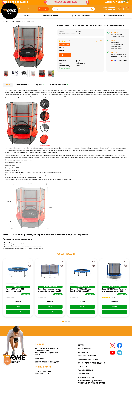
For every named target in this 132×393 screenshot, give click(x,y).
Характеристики (23, 85)
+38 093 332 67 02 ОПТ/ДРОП (47, 362)
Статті (81, 345)
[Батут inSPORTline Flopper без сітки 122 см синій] (82, 271)
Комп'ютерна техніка (50, 15)
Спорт (24, 21)
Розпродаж (43, 9)
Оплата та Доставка (88, 356)
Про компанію (85, 349)
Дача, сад (26, 15)
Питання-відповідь (59, 85)
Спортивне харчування (82, 15)
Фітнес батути (9, 243)
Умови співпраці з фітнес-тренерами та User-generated (91, 382)
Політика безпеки (86, 377)
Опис (8, 85)
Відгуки (40, 85)
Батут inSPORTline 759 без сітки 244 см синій (16, 290)
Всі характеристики (64, 68)
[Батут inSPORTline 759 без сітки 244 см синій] (18, 271)
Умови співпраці (85, 370)
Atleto (78, 33)
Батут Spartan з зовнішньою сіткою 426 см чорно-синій (50, 290)
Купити (18, 307)
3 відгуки (70, 41)
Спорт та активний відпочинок (113, 15)
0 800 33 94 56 (109, 10)
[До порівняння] (101, 41)
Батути (28, 21)
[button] (2, 73)
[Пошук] (92, 9)
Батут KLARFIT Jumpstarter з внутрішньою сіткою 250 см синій (114, 290)
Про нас (22, 9)
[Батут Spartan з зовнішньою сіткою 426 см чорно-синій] (50, 271)
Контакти (31, 9)
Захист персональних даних (91, 363)
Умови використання (88, 359)
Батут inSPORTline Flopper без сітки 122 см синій (81, 290)
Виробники (83, 352)
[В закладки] (97, 41)
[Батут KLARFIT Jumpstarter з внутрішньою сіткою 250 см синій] (114, 271)
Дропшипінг (83, 374)
